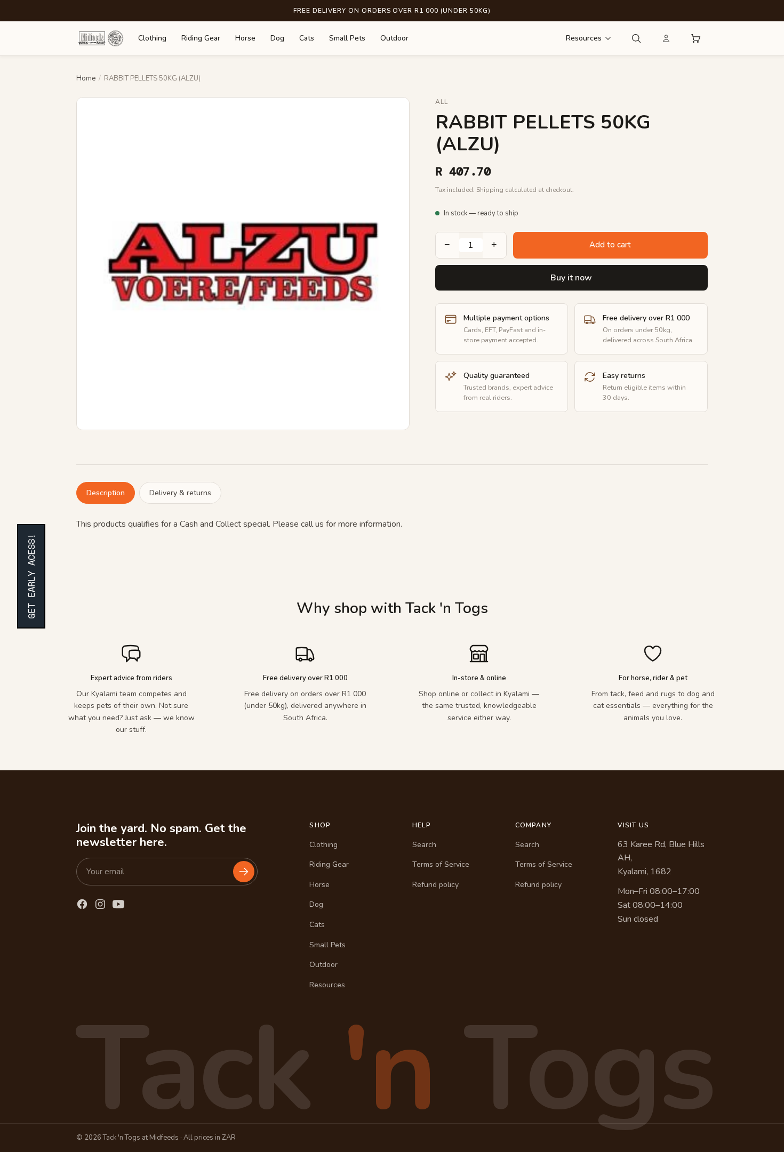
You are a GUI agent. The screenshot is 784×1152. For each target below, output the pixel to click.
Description (105, 493)
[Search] (636, 38)
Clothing (152, 38)
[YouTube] (118, 904)
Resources (584, 38)
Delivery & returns (180, 493)
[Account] (666, 38)
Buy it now (571, 278)
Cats (306, 38)
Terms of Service (440, 864)
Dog (277, 38)
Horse (245, 38)
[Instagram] (100, 904)
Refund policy (435, 885)
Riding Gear (200, 38)
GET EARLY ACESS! (31, 576)
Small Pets (347, 38)
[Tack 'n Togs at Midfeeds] (100, 38)
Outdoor (394, 38)
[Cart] (696, 38)
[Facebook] (82, 904)
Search (424, 845)
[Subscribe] (243, 871)
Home (85, 78)
